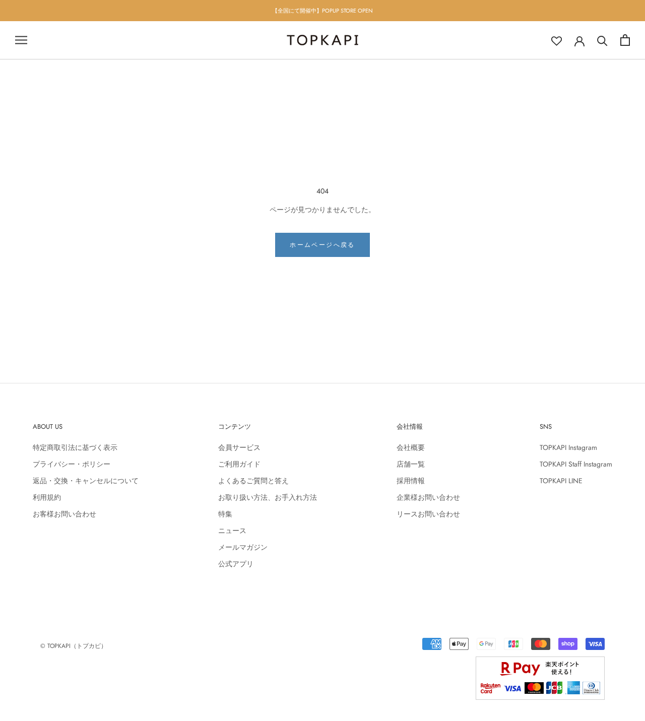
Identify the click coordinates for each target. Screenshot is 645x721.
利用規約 (47, 497)
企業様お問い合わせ (428, 497)
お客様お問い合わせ (64, 514)
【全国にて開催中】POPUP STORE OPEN (322, 11)
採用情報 (411, 481)
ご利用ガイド (239, 464)
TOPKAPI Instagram (568, 447)
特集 (225, 514)
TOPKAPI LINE (561, 481)
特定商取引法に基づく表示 (75, 447)
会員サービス (239, 447)
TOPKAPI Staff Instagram (576, 464)
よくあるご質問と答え (253, 481)
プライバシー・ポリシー (71, 464)
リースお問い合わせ (428, 514)
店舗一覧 (411, 464)
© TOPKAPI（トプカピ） (73, 645)
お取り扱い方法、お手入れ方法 (267, 497)
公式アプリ (235, 564)
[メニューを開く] (21, 40)
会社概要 (411, 447)
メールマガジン (243, 547)
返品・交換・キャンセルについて (86, 481)
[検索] (602, 40)
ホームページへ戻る (322, 244)
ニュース (232, 531)
